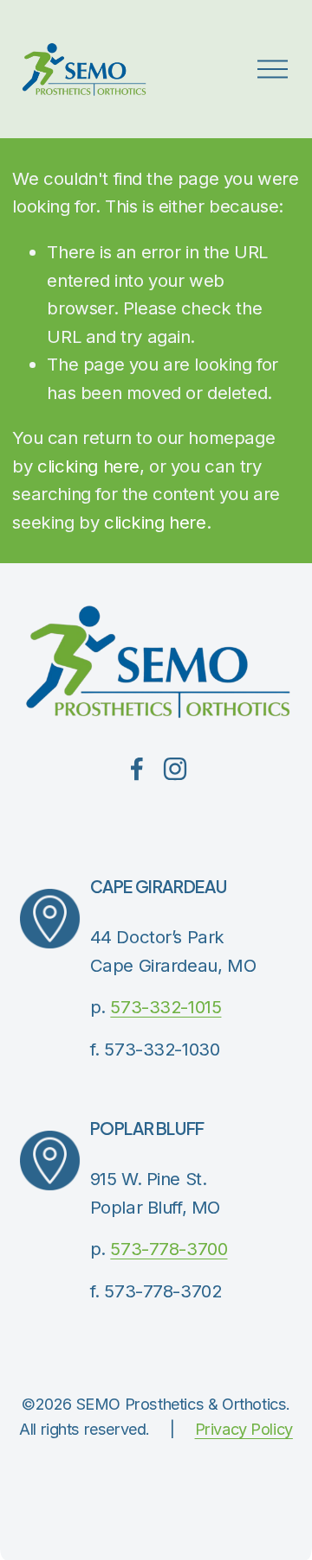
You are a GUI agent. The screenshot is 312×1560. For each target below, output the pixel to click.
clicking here (88, 466)
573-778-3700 (168, 1248)
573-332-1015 (165, 1007)
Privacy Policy (244, 1428)
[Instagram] (175, 769)
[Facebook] (137, 769)
